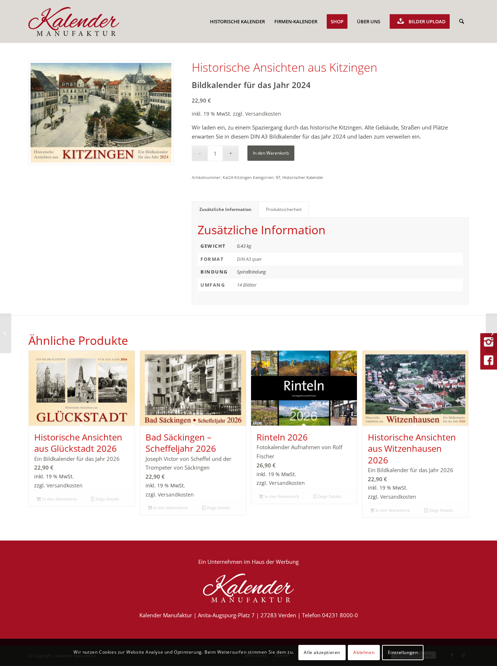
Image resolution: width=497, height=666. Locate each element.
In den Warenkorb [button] (59, 499)
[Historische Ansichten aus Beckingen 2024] (491, 333)
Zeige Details (106, 499)
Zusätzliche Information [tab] (225, 209)
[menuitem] (237, 21)
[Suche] (461, 21)
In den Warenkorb (271, 153)
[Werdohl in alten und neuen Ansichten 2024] (5, 333)
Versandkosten (263, 114)
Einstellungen (403, 652)
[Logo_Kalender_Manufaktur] (73, 21)
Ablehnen (363, 652)
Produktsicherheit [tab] (284, 209)
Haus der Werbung (275, 561)
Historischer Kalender (302, 177)
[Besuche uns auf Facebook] (488, 360)
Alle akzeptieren (322, 652)
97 (278, 177)
